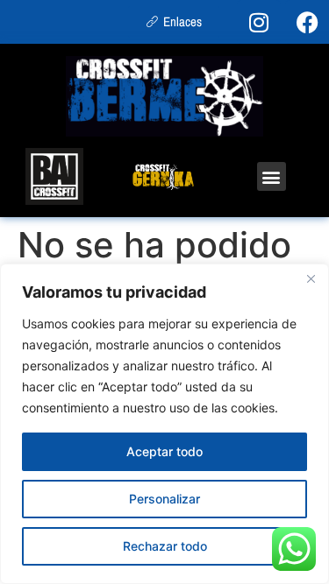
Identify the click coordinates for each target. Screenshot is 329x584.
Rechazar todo (165, 545)
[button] (271, 176)
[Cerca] (310, 278)
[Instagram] (259, 22)
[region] (164, 424)
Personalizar (164, 498)
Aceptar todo (164, 451)
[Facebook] (307, 22)
